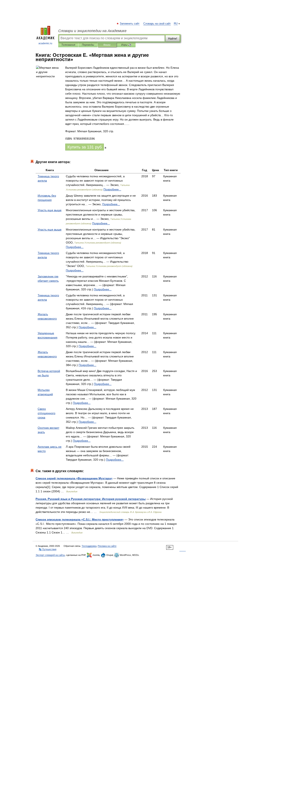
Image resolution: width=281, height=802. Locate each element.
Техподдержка (89, 546)
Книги (106, 44)
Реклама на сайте (107, 546)
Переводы (88, 44)
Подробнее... (112, 189)
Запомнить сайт (129, 23)
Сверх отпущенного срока (46, 413)
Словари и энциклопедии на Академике (92, 31)
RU (176, 23)
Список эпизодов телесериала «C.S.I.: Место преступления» (80, 519)
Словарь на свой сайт (157, 23)
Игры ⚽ (126, 44)
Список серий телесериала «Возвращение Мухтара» (74, 478)
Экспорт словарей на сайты (50, 555)
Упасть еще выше (50, 210)
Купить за (84, 147)
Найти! (172, 38)
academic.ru (45, 43)
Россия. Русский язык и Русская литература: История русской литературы (91, 499)
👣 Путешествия (47, 549)
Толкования (68, 44)
